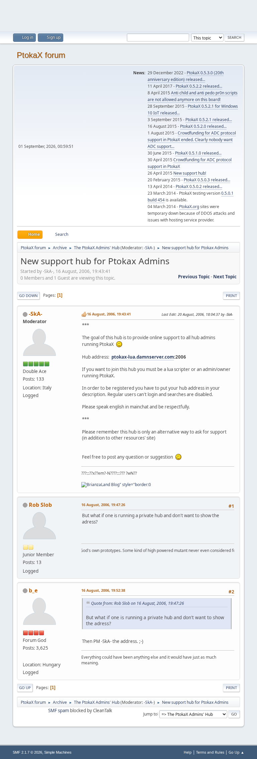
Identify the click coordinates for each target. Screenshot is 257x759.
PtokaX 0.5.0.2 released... (199, 186)
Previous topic (194, 277)
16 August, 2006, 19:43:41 (109, 313)
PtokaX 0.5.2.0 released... (203, 126)
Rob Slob (40, 504)
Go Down (28, 295)
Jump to (150, 714)
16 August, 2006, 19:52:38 (103, 590)
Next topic (225, 277)
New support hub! (189, 173)
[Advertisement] (128, 15)
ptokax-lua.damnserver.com (142, 357)
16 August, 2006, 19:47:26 (103, 504)
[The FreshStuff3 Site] (25, 657)
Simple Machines (58, 752)
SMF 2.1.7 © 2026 (27, 752)
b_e (33, 590)
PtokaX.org (189, 206)
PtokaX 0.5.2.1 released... (208, 119)
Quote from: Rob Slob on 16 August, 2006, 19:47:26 (137, 603)
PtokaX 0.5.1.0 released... (198, 153)
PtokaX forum (41, 55)
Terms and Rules (210, 752)
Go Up (25, 687)
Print (231, 295)
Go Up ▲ (236, 752)
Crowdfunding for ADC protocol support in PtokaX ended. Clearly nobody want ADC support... (192, 139)
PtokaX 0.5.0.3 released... (207, 180)
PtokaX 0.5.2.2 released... (199, 86)
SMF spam (58, 710)
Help (188, 752)
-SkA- (149, 248)
